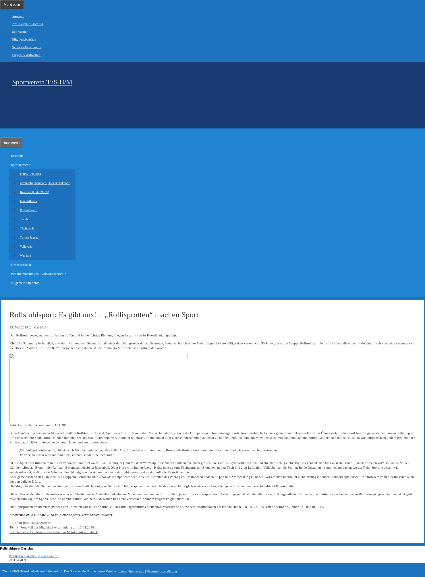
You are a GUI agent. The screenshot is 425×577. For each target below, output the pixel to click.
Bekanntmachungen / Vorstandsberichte (38, 274)
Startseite (17, 155)
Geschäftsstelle (21, 264)
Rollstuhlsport (28, 210)
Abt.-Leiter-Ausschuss (27, 24)
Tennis (24, 219)
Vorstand (18, 16)
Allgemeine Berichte (25, 283)
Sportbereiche (20, 165)
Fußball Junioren (30, 174)
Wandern (25, 255)
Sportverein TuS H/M (42, 82)
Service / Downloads (26, 47)
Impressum (136, 571)
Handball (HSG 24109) (34, 192)
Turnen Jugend (29, 237)
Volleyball (26, 246)
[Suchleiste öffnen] (2, 133)
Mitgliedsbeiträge (24, 39)
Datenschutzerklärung (162, 571)
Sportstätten (20, 31)
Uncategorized (41, 523)
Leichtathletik (28, 201)
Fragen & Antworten (26, 55)
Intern (122, 571)
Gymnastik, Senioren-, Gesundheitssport (45, 183)
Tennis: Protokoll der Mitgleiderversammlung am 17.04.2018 (52, 527)
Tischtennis (27, 228)
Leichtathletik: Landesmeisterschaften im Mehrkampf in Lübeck (54, 532)
